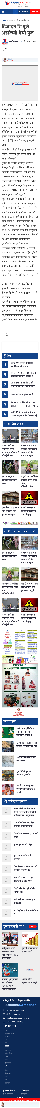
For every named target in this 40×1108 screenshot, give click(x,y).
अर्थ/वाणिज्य (8, 1053)
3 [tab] (22, 1097)
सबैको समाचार (13, 41)
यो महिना (33, 531)
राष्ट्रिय (6, 1079)
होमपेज (4, 20)
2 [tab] (20, 1097)
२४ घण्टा (18, 531)
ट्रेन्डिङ (6, 1056)
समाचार (7, 1083)
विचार (6, 1059)
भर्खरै (6, 1076)
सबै (32, 926)
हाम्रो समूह (8, 1030)
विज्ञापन (7, 1036)
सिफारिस (8, 1063)
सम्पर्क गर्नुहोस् (9, 1033)
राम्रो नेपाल (8, 1050)
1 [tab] (17, 1097)
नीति (6, 1043)
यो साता (26, 531)
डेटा (6, 1039)
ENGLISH (35, 11)
